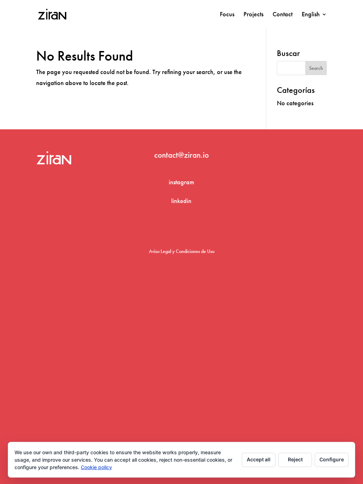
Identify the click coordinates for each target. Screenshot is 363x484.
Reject (295, 459)
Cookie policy (96, 467)
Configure (331, 459)
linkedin (181, 201)
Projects (253, 15)
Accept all (258, 459)
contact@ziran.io (181, 155)
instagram (181, 182)
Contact (282, 15)
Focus (227, 15)
